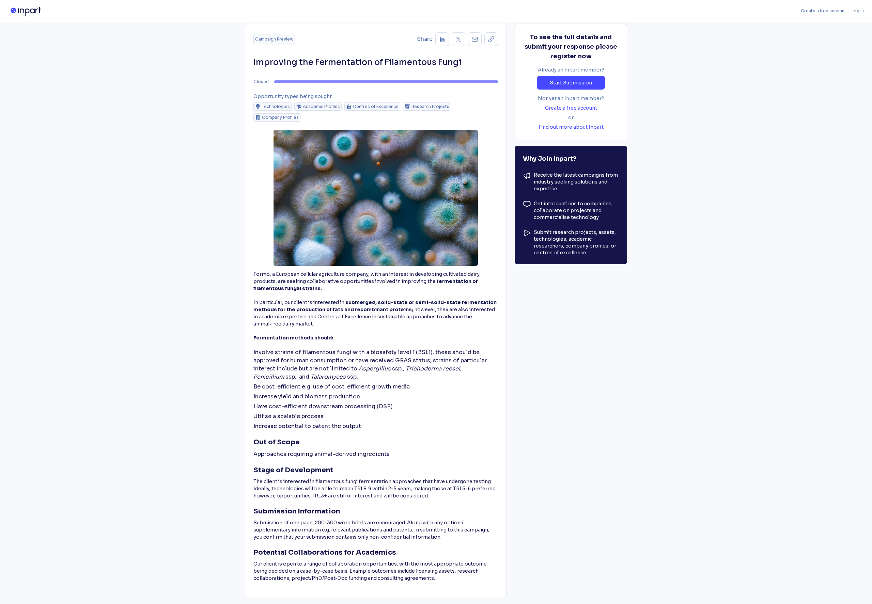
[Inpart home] (26, 10)
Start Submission (571, 83)
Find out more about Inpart (571, 127)
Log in (858, 10)
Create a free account (823, 10)
